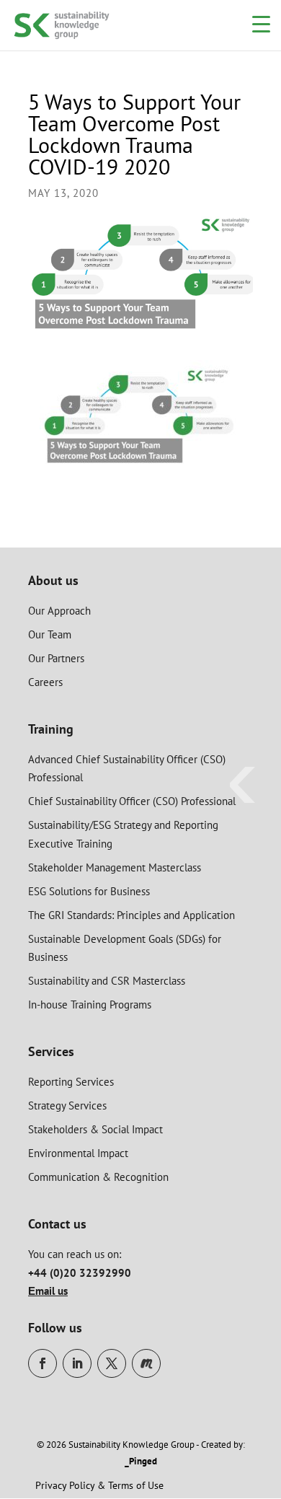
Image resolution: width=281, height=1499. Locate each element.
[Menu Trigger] (261, 23)
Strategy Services (67, 1105)
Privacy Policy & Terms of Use (99, 1485)
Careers (45, 682)
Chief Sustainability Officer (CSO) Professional (132, 801)
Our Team (49, 634)
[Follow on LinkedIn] (77, 1363)
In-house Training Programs (89, 1004)
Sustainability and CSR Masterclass (106, 981)
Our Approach (59, 610)
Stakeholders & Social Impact (95, 1129)
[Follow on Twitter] (111, 1363)
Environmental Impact (78, 1153)
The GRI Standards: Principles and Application (131, 915)
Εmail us (48, 1291)
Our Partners (56, 658)
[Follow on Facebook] (42, 1363)
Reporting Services (71, 1082)
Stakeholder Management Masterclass (114, 867)
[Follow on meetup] (146, 1363)
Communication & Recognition (98, 1177)
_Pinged (141, 1461)
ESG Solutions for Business (89, 891)
